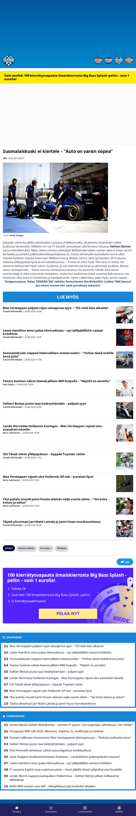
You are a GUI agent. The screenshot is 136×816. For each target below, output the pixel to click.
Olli (5, 158)
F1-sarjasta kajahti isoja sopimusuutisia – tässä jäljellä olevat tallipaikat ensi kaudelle (66, 769)
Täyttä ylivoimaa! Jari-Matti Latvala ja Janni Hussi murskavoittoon (52, 522)
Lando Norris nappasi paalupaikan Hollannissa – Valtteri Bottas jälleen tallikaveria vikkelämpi (64, 778)
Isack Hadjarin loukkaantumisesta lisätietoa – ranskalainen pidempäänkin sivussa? (65, 757)
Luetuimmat (15, 716)
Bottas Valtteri (26, 548)
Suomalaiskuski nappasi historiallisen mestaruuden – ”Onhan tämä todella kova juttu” (58, 354)
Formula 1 (45, 548)
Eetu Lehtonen (11, 432)
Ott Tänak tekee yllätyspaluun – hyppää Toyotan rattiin (44, 454)
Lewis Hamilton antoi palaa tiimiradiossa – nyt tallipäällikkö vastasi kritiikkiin (53, 332)
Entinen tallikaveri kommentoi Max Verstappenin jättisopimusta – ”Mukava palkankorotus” (70, 738)
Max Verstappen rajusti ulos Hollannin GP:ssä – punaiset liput (48, 477)
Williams (62, 548)
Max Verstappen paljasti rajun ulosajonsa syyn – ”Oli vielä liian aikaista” (56, 308)
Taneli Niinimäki (12, 311)
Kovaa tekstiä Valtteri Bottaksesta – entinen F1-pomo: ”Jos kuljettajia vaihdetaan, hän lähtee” (71, 725)
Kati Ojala (8, 384)
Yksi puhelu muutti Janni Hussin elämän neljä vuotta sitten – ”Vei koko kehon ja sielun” (55, 501)
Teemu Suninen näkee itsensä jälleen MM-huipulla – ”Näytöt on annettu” (56, 381)
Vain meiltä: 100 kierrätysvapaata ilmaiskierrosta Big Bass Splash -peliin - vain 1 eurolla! (66, 77)
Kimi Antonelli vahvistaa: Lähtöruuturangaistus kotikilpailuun (50, 750)
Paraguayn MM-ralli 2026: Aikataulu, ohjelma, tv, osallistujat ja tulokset (57, 731)
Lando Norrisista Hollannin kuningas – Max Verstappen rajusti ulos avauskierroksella (52, 427)
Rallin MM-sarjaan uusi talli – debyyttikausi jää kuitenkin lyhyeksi (52, 786)
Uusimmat (14, 637)
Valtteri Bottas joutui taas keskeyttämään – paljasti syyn (44, 403)
